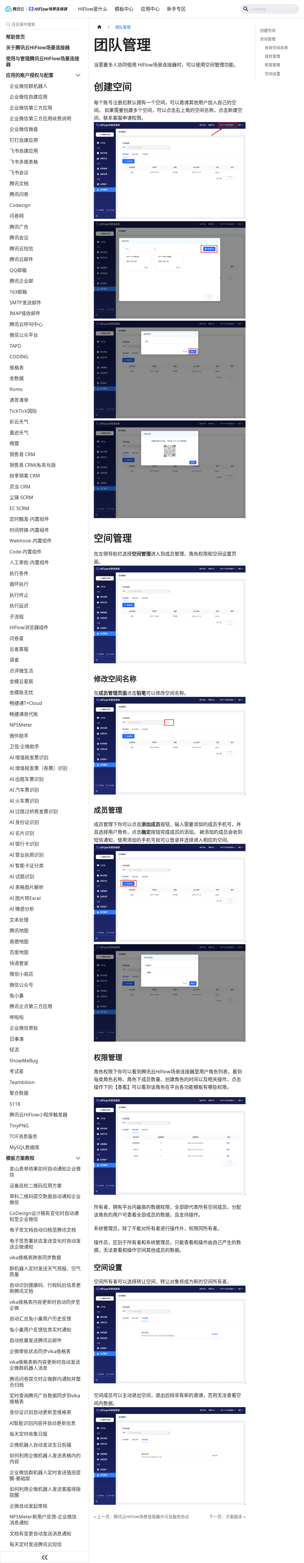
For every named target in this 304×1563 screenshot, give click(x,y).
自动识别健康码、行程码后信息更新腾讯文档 (45, 1288)
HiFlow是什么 (92, 9)
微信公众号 (21, 985)
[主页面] (99, 27)
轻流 (14, 1049)
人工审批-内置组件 (29, 562)
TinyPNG (19, 1125)
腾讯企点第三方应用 (31, 1006)
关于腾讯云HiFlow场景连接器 (38, 47)
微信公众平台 (24, 335)
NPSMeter (21, 725)
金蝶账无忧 (21, 692)
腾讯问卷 (19, 194)
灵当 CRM (20, 486)
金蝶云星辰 (21, 681)
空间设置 (272, 73)
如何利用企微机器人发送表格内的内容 (45, 1458)
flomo (16, 389)
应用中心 (150, 9)
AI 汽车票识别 (24, 790)
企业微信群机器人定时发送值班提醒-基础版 (45, 1475)
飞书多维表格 (24, 162)
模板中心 (124, 9)
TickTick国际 (23, 411)
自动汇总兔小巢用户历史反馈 (40, 1318)
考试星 (17, 1071)
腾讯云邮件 (21, 259)
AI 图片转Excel (25, 898)
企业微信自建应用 (29, 97)
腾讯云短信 (21, 248)
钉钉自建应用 (24, 140)
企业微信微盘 (24, 129)
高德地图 (19, 941)
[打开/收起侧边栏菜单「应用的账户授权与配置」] (78, 75)
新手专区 (176, 9)
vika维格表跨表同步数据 (35, 1257)
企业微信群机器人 (29, 86)
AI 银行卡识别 (24, 844)
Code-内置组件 (26, 551)
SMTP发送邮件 (25, 302)
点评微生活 (21, 670)
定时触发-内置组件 (29, 519)
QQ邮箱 (18, 270)
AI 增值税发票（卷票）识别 (38, 768)
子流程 (17, 616)
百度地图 (19, 952)
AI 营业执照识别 (27, 855)
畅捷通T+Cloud (26, 703)
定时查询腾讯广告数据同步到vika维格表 (45, 1398)
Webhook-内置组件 (31, 540)
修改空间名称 (276, 47)
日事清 (17, 1039)
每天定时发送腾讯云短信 (36, 1544)
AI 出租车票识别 (27, 779)
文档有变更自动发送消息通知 (40, 1533)
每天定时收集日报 (29, 1434)
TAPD (15, 346)
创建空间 (268, 30)
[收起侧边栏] (44, 1557)
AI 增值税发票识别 (29, 757)
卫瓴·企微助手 (24, 746)
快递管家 (19, 963)
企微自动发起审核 (29, 1506)
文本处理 (19, 920)
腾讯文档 (19, 183)
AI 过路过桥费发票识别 (34, 811)
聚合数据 (19, 1093)
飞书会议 (19, 172)
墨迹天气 (19, 432)
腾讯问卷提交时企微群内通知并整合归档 (45, 1382)
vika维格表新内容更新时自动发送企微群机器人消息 (45, 1365)
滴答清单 (19, 400)
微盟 (14, 443)
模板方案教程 (20, 1158)
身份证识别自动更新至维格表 (40, 1412)
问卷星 (17, 638)
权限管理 (272, 64)
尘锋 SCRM (21, 497)
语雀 (14, 659)
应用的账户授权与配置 (29, 75)
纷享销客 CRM (25, 475)
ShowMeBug (24, 1060)
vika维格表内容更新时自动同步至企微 (45, 1305)
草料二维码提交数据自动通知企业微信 (45, 1199)
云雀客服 (19, 649)
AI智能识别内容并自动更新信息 (43, 1423)
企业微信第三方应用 (31, 108)
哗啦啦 (17, 1017)
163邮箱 (18, 292)
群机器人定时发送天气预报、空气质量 (45, 1271)
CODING (19, 356)
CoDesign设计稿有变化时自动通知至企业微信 (44, 1216)
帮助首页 (15, 37)
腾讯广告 (19, 227)
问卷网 (17, 216)
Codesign (20, 205)
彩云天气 (19, 421)
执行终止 (19, 595)
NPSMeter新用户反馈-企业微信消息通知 (43, 1519)
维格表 (17, 367)
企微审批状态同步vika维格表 (40, 1351)
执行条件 (19, 573)
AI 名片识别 (22, 833)
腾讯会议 (19, 237)
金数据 (17, 378)
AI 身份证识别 (24, 822)
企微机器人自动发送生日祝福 (40, 1445)
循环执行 (19, 584)
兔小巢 (17, 995)
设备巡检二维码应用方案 (36, 1185)
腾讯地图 (19, 930)
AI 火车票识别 (24, 801)
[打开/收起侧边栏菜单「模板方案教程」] (78, 1158)
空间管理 (268, 39)
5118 (15, 1104)
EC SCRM (19, 508)
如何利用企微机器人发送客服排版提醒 (45, 1492)
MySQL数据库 (24, 1147)
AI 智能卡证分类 (27, 865)
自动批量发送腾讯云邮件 (36, 1340)
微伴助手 (19, 736)
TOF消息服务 (23, 1136)
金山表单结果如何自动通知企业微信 (45, 1171)
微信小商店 (21, 974)
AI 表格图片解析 (27, 887)
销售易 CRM (22, 454)
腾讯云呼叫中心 (26, 324)
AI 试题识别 (22, 876)
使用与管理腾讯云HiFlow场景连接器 (42, 61)
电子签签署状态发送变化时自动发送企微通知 (45, 1244)
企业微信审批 (24, 1028)
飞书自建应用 (24, 151)
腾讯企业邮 (21, 281)
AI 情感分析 (22, 909)
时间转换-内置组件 (29, 530)
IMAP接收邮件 (25, 313)
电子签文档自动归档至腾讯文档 (43, 1230)
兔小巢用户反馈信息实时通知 (40, 1329)
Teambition (22, 1082)
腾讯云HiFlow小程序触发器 (38, 1114)
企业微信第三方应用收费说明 (40, 118)
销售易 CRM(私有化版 (33, 465)
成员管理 (272, 56)
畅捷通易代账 (24, 714)
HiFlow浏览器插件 (29, 627)
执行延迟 (19, 605)
